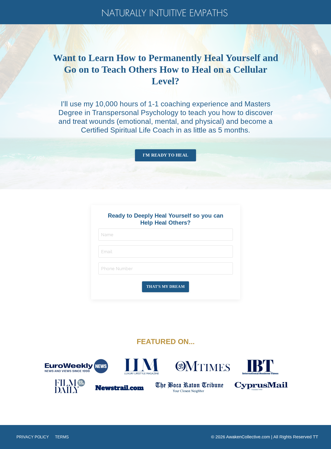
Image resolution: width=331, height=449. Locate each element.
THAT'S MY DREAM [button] (165, 286)
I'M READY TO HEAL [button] (165, 155)
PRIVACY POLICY (32, 437)
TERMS (62, 437)
